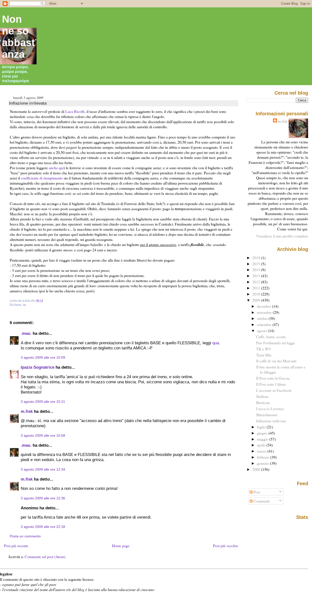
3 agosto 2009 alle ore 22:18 (43, 527)
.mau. (26, 333)
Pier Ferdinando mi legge (275, 342)
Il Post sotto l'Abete (271, 384)
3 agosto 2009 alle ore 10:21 (43, 402)
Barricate (263, 402)
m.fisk (27, 411)
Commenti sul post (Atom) (45, 556)
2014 (256, 269)
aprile (261, 444)
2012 (256, 281)
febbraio (263, 457)
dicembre (264, 306)
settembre (265, 324)
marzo (262, 451)
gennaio (263, 463)
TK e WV (263, 348)
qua (215, 342)
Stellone (262, 396)
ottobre (263, 318)
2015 (256, 263)
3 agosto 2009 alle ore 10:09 (43, 357)
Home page (120, 545)
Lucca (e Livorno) (270, 408)
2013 (256, 275)
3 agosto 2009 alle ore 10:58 (43, 435)
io (24, 305)
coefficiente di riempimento (42, 177)
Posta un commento (25, 536)
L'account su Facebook (274, 390)
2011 (256, 287)
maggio (263, 439)
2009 (256, 300)
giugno (263, 432)
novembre (265, 312)
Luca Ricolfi (75, 111)
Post (256, 491)
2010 (256, 293)
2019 (256, 257)
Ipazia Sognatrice (37, 367)
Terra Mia (263, 354)
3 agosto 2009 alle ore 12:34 (43, 469)
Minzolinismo (266, 414)
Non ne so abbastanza (18, 36)
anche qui (56, 167)
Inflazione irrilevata (28, 103)
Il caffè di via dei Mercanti (276, 360)
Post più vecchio (225, 545)
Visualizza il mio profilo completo (282, 235)
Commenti (261, 500)
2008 (256, 469)
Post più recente (16, 545)
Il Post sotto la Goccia (273, 378)
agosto (262, 330)
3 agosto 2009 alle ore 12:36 (43, 498)
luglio (262, 426)
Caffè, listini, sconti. (271, 336)
